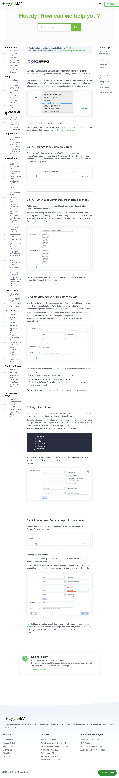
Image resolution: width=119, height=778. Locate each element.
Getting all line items (104, 83)
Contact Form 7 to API (50, 750)
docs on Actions (49, 390)
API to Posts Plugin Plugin (91, 746)
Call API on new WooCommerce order (104, 53)
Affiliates (6, 756)
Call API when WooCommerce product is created (105, 90)
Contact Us (7, 750)
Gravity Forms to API (49, 756)
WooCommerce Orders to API (53, 743)
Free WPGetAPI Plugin (89, 740)
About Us (7, 753)
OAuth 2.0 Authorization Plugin (92, 750)
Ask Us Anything (38, 670)
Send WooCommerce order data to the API (105, 74)
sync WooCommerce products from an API (71, 51)
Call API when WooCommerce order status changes (104, 63)
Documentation (9, 740)
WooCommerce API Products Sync (55, 746)
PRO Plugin (111, 4)
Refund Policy (9, 746)
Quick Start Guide (48, 740)
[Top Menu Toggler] (100, 4)
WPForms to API (48, 753)
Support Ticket (9, 743)
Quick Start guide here (66, 130)
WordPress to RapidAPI (51, 760)
